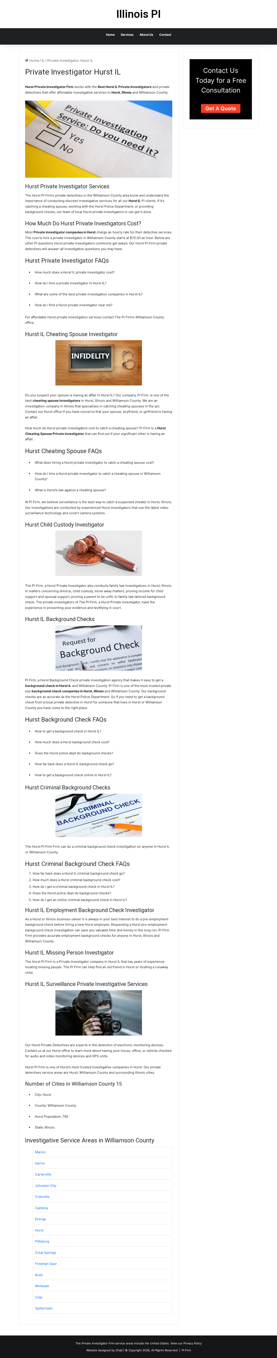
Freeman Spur (46, 1264)
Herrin (40, 1163)
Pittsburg (42, 1241)
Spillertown (44, 1308)
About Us (146, 34)
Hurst (39, 1230)
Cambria (41, 1208)
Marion (40, 1152)
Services (127, 34)
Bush (39, 1275)
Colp (38, 1297)
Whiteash (42, 1286)
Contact (165, 34)
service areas (124, 1343)
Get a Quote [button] (220, 108)
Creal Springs (45, 1253)
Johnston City (45, 1186)
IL (43, 60)
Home (110, 34)
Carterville (43, 1174)
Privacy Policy (193, 1343)
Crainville (42, 1197)
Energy (40, 1219)
